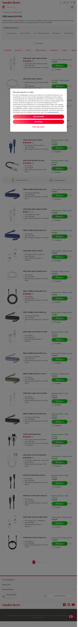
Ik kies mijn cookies (39, 127)
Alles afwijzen (38, 122)
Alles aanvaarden (38, 117)
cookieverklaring (53, 112)
